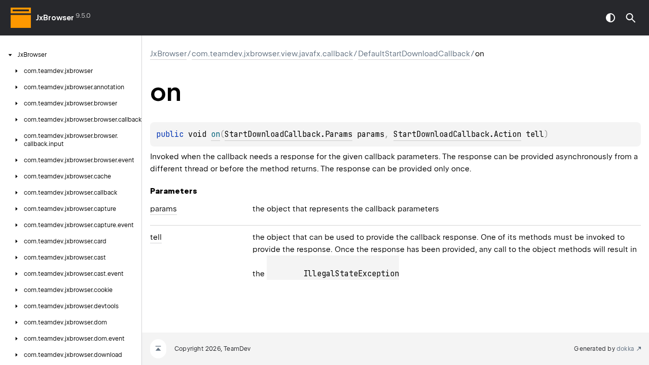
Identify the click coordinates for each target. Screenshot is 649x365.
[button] (631, 18)
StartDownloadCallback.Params (288, 134)
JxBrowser (55, 17)
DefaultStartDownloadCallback (414, 53)
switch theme (610, 18)
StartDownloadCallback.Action (457, 134)
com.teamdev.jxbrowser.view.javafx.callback (272, 53)
